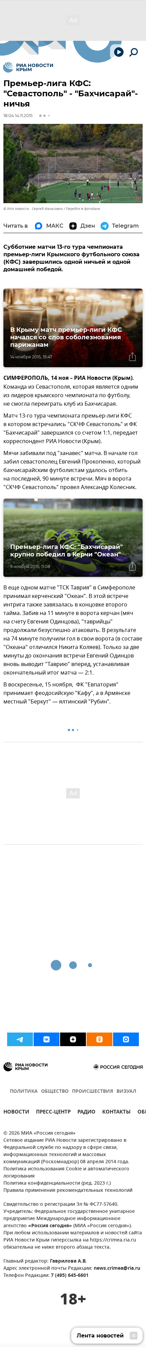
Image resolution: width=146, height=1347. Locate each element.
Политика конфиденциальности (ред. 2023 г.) (57, 1183)
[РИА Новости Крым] (28, 67)
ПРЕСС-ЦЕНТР (53, 1113)
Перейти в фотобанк (83, 208)
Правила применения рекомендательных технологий (67, 1191)
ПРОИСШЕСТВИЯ (92, 1092)
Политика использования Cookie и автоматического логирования (66, 1172)
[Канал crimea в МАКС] (126, 1039)
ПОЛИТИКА (24, 1092)
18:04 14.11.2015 (18, 115)
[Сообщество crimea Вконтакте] (46, 1039)
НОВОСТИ (16, 1113)
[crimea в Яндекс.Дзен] (73, 1039)
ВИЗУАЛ (126, 1092)
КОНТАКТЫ (116, 1113)
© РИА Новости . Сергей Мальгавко (33, 208)
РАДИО (86, 1113)
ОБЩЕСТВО (55, 1092)
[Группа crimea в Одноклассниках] (99, 1039)
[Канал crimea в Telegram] (20, 1039)
